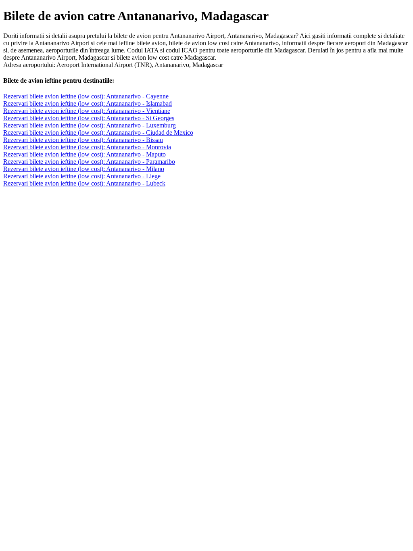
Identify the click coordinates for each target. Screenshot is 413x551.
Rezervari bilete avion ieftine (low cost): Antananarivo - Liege (82, 176)
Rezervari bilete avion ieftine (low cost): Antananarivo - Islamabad (87, 103)
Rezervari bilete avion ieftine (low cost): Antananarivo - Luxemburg (89, 125)
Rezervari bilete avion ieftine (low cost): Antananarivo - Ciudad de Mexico (98, 132)
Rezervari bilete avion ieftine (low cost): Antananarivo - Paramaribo (89, 161)
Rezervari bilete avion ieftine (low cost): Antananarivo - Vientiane (86, 110)
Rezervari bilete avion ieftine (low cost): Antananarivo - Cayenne (86, 96)
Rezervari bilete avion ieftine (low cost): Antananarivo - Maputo (84, 154)
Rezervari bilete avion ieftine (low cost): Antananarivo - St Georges (88, 118)
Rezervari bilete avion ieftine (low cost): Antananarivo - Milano (83, 168)
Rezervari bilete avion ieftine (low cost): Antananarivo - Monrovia (87, 147)
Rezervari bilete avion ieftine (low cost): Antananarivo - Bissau (83, 139)
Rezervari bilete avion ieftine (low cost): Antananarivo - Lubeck (84, 183)
